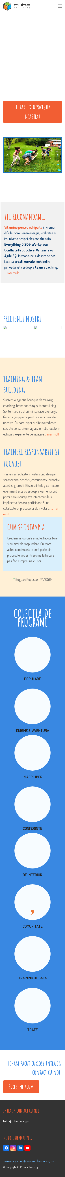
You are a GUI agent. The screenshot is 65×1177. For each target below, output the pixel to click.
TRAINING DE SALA (32, 977)
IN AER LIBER (32, 776)
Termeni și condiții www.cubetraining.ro (28, 1161)
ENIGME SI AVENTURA (32, 730)
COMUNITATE (33, 926)
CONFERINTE (32, 828)
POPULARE (32, 678)
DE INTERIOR (32, 874)
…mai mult (12, 273)
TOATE (32, 1029)
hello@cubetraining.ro (16, 1121)
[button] (60, 6)
